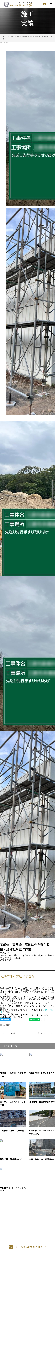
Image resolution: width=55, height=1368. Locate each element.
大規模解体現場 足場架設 (12, 1131)
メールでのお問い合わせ (30, 1247)
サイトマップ (27, 1304)
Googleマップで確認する (27, 1328)
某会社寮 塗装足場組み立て (42, 1102)
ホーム (27, 1264)
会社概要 (27, 1290)
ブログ (27, 1297)
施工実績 (6, 1025)
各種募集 (27, 1277)
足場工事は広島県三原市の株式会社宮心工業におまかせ (27, 1314)
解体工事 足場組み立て (11, 1159)
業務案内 (27, 1271)
